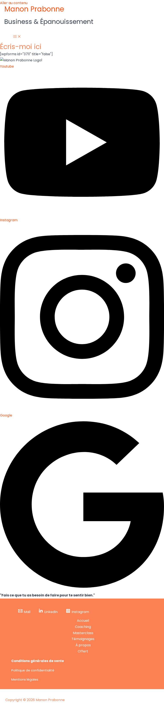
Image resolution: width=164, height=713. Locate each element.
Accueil (83, 620)
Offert (83, 651)
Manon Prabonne (34, 9)
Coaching (83, 626)
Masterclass (83, 633)
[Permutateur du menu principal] (17, 36)
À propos (83, 645)
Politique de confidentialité (32, 670)
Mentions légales (24, 679)
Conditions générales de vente (37, 661)
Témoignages (83, 638)
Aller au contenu (14, 2)
